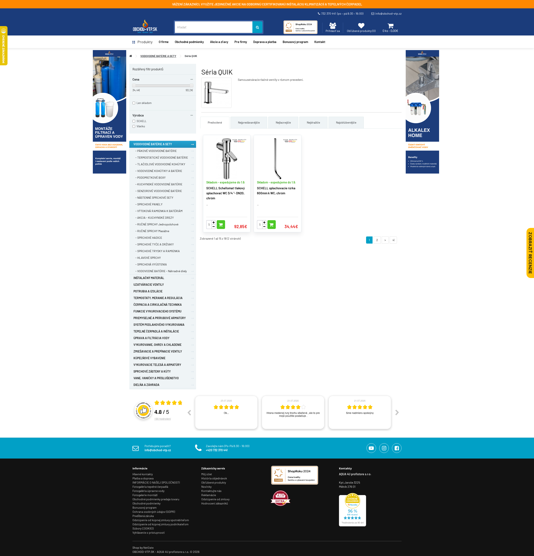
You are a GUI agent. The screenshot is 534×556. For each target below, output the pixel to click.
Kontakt (319, 42)
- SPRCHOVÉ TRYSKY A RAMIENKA (157, 251)
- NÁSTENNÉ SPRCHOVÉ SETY (153, 197)
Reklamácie (208, 495)
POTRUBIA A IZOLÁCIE (148, 291)
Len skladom (144, 103)
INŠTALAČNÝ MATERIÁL (149, 278)
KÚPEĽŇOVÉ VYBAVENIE (149, 358)
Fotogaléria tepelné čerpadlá (150, 486)
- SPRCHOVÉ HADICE (148, 237)
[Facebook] (397, 448)
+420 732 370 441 (217, 450)
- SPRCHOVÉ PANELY (148, 204)
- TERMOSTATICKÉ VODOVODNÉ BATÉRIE (161, 157)
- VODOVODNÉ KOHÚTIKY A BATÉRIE (158, 171)
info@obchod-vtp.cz (388, 13)
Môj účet (206, 474)
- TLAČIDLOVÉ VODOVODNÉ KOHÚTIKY (159, 164)
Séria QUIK (191, 56)
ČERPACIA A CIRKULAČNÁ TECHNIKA (158, 304)
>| (393, 240)
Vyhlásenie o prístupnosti (148, 532)
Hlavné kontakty (142, 474)
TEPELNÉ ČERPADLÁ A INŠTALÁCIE (156, 331)
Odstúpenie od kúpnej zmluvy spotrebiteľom (160, 520)
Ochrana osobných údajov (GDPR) (153, 511)
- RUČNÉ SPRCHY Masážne (151, 231)
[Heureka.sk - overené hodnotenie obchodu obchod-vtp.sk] (352, 509)
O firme (164, 42)
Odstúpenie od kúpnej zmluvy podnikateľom (160, 524)
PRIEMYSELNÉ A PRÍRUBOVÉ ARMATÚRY (160, 318)
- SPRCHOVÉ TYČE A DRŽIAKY (154, 244)
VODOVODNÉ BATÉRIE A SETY (158, 56)
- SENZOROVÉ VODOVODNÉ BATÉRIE (158, 191)
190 (162, 418)
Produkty (143, 41)
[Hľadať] (257, 27)
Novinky (206, 486)
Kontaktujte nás (211, 491)
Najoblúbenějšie (346, 122)
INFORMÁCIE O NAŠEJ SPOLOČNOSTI (156, 482)
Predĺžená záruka (143, 516)
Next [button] (397, 412)
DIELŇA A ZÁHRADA (146, 385)
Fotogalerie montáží (144, 495)
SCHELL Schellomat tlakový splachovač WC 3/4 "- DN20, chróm (225, 193)
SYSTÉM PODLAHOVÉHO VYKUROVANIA (159, 324)
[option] (226, 412)
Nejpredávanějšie (249, 122)
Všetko (141, 126)
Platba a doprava (143, 478)
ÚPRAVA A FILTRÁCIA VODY (151, 338)
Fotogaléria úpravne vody (148, 491)
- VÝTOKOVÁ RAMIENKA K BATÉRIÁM (158, 211)
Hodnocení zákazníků (214, 503)
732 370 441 (342, 13)
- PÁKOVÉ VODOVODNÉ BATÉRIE (155, 151)
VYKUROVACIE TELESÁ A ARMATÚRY (157, 364)
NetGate (148, 547)
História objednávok (214, 478)
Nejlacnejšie (283, 122)
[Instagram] (384, 448)
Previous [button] (189, 412)
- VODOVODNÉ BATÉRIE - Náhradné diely (160, 271)
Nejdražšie (313, 122)
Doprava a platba (264, 42)
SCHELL (141, 121)
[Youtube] (371, 448)
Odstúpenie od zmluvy (215, 499)
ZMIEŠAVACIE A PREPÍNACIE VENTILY (158, 351)
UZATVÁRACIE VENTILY (149, 284)
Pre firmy (240, 42)
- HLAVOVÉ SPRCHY (147, 257)
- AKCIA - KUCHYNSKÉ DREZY (154, 217)
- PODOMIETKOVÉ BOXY (150, 177)
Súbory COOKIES (143, 528)
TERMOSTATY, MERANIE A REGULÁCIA (158, 298)
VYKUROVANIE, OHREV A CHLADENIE (157, 344)
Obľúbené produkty (213, 482)
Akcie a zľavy (219, 42)
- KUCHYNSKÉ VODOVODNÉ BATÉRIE (158, 184)
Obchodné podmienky (189, 42)
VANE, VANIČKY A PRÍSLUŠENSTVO (156, 378)
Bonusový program (295, 42)
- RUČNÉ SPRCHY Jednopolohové (156, 224)
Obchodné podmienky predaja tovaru (155, 499)
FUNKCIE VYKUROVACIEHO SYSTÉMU (157, 311)
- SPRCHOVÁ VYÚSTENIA (150, 264)
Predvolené (215, 122)
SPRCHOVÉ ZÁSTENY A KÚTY (152, 371)
